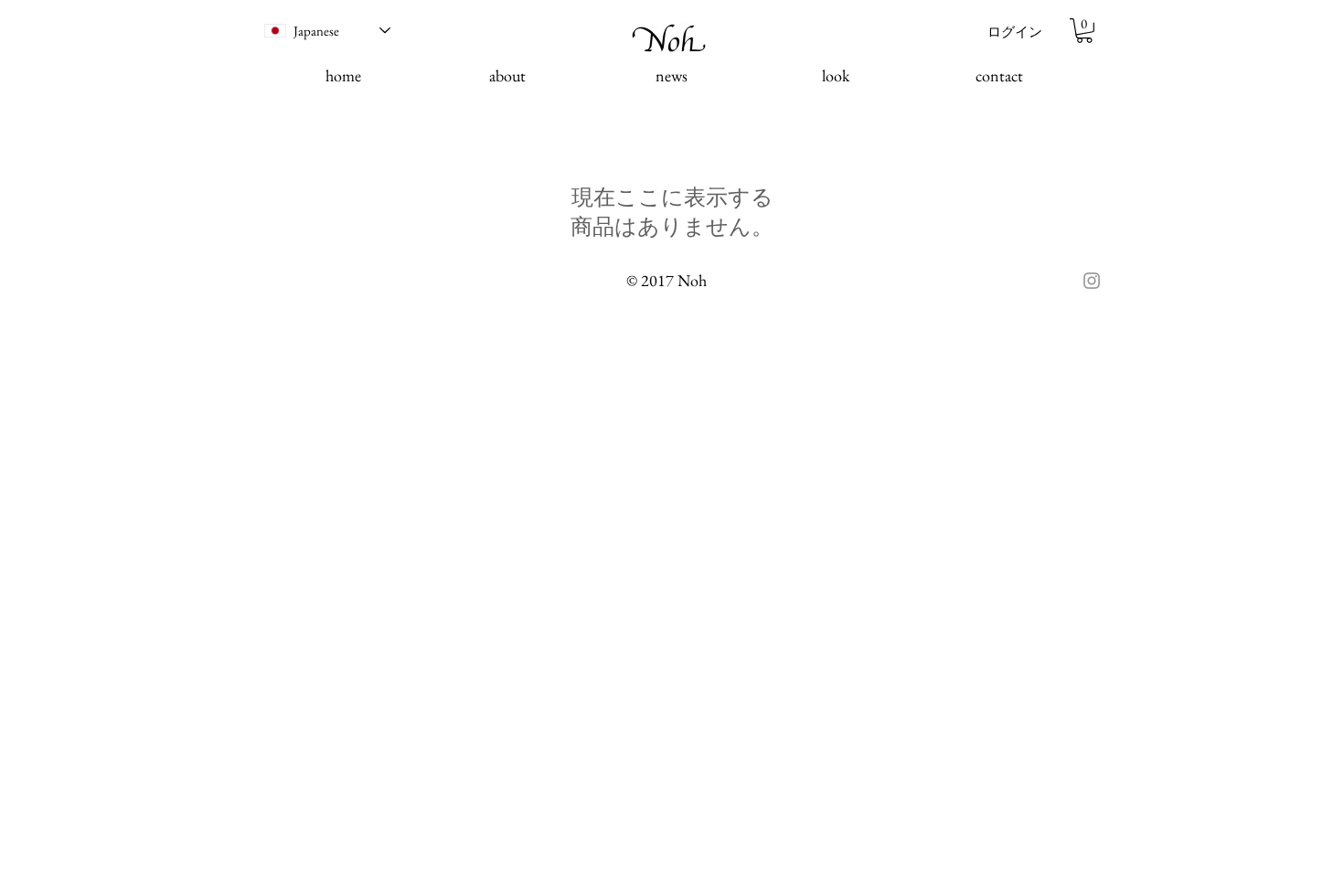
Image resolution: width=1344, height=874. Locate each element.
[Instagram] (1092, 281)
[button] (1084, 30)
